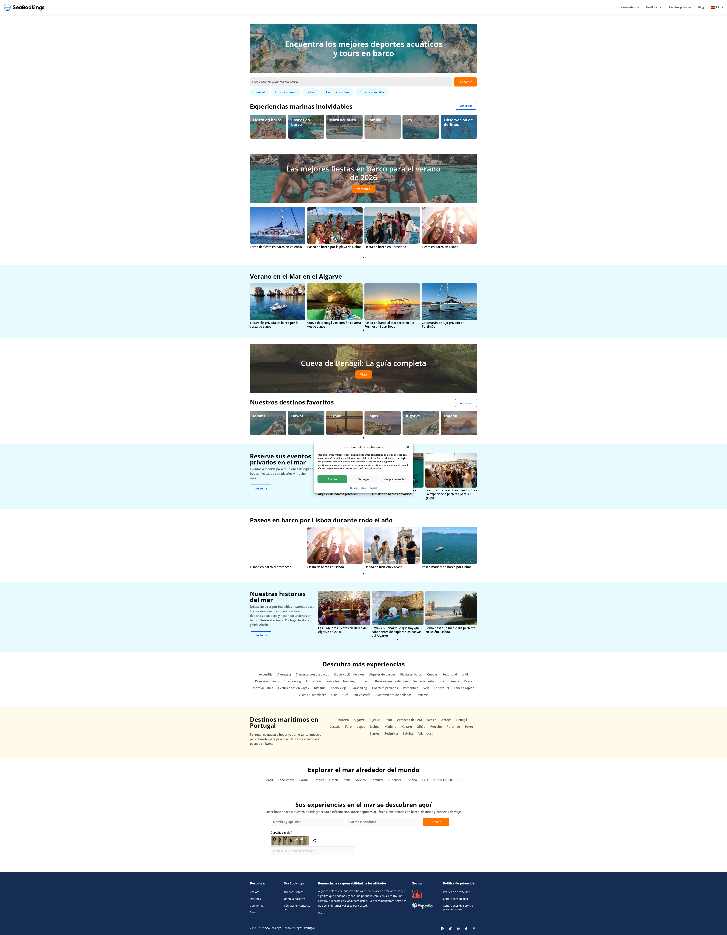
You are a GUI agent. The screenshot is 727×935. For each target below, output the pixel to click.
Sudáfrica (395, 780)
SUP (334, 695)
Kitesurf (319, 688)
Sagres (374, 733)
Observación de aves (349, 674)
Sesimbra (391, 733)
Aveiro (431, 720)
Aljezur (375, 720)
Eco (370, 119)
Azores (446, 720)
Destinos (652, 7)
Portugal (377, 780)
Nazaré (406, 727)
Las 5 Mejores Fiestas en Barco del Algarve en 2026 (342, 630)
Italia (346, 780)
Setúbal (408, 733)
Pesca (468, 681)
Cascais (335, 727)
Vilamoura (425, 733)
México (360, 780)
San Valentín (362, 695)
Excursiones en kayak (293, 688)
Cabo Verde (286, 780)
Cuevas (432, 674)
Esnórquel (441, 688)
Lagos (334, 415)
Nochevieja (338, 688)
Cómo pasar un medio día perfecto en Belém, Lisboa (450, 630)
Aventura (284, 674)
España (412, 415)
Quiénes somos (293, 892)
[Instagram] (474, 929)
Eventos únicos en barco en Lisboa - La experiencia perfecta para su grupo (451, 494)
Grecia (450, 415)
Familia (336, 119)
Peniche (436, 727)
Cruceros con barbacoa (312, 674)
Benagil (461, 720)
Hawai (259, 415)
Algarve (374, 415)
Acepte (332, 479)
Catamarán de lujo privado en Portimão (443, 325)
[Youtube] (458, 929)
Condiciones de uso (455, 899)
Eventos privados (680, 7)
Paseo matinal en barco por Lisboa (447, 567)
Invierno (423, 695)
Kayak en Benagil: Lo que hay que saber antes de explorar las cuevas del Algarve (396, 632)
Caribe (304, 780)
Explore (254, 892)
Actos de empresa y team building (330, 681)
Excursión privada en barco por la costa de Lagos (274, 325)
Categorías (628, 7)
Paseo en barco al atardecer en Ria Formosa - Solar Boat (389, 325)
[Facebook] (442, 929)
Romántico (410, 688)
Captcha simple (281, 832)
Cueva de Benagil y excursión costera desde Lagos (334, 325)
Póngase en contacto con (297, 907)
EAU (425, 780)
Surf (345, 695)
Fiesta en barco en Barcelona (385, 247)
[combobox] (351, 81)
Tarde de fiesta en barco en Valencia (276, 247)
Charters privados (385, 688)
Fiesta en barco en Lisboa (440, 247)
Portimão (453, 727)
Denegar (363, 479)
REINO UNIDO (443, 780)
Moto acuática (304, 119)
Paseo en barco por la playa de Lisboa (334, 247)
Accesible (265, 674)
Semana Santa (423, 681)
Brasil (269, 780)
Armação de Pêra (409, 720)
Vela (426, 688)
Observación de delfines (420, 122)
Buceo (364, 681)
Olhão (421, 727)
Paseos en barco (262, 122)
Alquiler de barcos (382, 674)
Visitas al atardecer (312, 695)
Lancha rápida (464, 688)
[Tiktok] (466, 929)
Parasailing (359, 688)
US (460, 780)
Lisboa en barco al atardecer (270, 567)
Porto (469, 727)
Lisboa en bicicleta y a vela (383, 567)
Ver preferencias (395, 479)
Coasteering (292, 681)
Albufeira (342, 720)
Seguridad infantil (453, 122)
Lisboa (297, 415)
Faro (348, 727)
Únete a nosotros (295, 899)
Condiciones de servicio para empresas (458, 907)
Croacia (319, 780)
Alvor (388, 720)
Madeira (390, 727)
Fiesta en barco (411, 674)
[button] (408, 447)
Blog (701, 7)
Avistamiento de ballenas (393, 695)
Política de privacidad (456, 892)
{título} (354, 487)
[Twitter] (450, 929)
